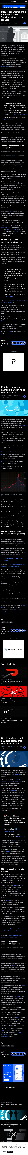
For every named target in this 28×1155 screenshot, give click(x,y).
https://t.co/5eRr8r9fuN (17, 114)
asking (13, 840)
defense (22, 543)
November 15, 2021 (9, 119)
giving (16, 231)
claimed (13, 790)
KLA (16, 395)
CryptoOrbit (18, 779)
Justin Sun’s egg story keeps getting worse (11, 1105)
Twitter (10, 331)
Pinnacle (11, 781)
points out (11, 211)
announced (18, 996)
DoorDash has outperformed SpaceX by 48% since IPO (11, 682)
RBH (21, 781)
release (23, 985)
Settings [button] (4, 1151)
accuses (8, 900)
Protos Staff (17, 23)
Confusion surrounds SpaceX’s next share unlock (11, 701)
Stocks (18, 395)
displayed (17, 774)
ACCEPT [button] (10, 1151)
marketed (16, 885)
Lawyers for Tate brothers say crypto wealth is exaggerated (11, 1125)
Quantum (16, 781)
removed (8, 851)
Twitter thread (5, 66)
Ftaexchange (4, 781)
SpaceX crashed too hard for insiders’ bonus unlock (12, 721)
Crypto (15, 746)
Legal (18, 746)
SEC (21, 746)
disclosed (22, 425)
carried (8, 878)
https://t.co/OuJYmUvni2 (12, 831)
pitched (22, 795)
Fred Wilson (13, 155)
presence (3, 960)
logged (18, 1017)
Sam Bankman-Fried (12, 229)
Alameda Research (6, 227)
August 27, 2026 (21, 836)
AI (14, 395)
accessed (14, 965)
